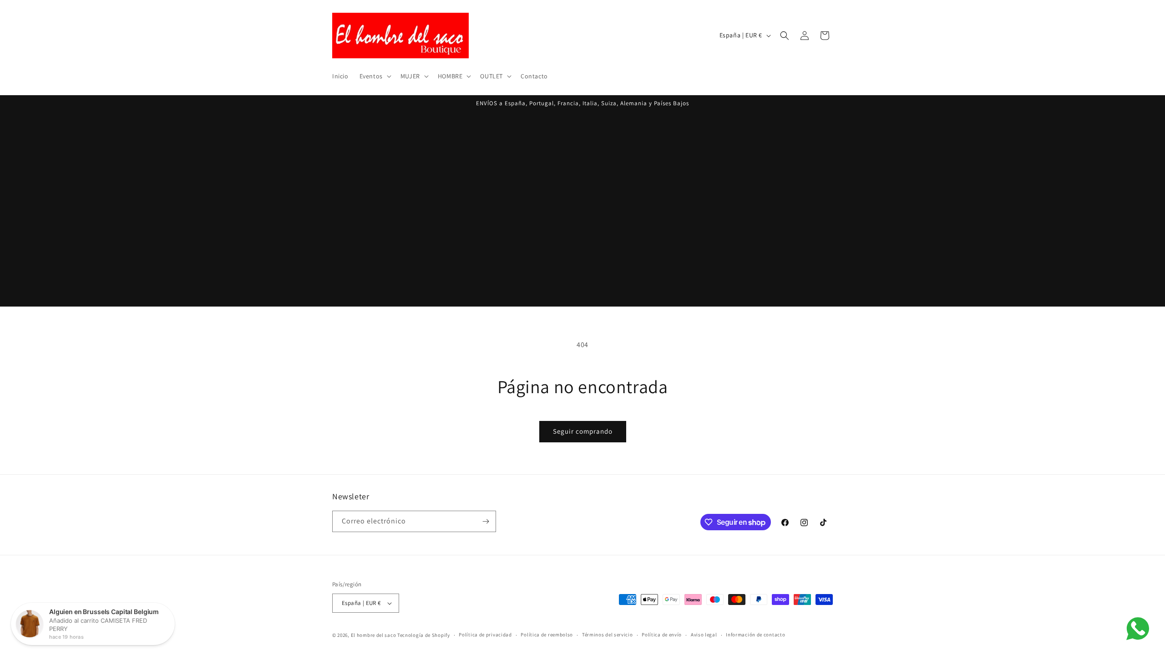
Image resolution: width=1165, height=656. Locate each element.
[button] (374, 76)
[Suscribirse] (486, 521)
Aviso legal (704, 634)
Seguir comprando (583, 431)
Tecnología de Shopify (423, 635)
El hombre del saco (373, 635)
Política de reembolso (547, 634)
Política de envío (662, 634)
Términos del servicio (607, 634)
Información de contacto (755, 634)
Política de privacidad (485, 634)
